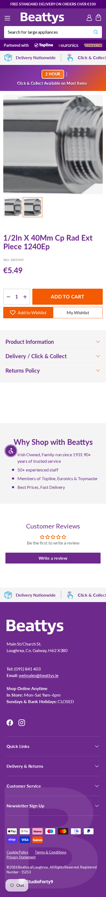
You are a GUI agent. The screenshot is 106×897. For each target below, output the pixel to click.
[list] (53, 144)
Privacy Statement (21, 857)
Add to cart (68, 297)
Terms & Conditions (50, 852)
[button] (98, 18)
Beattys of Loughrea (33, 867)
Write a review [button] (53, 558)
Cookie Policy (17, 852)
